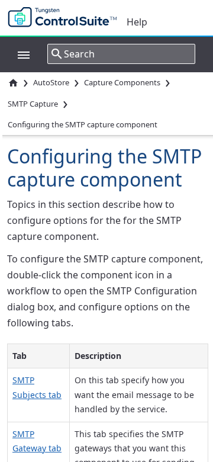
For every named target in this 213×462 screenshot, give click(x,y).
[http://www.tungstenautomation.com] (65, 18)
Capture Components (122, 82)
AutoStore (51, 82)
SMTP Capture (33, 103)
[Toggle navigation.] (18, 54)
